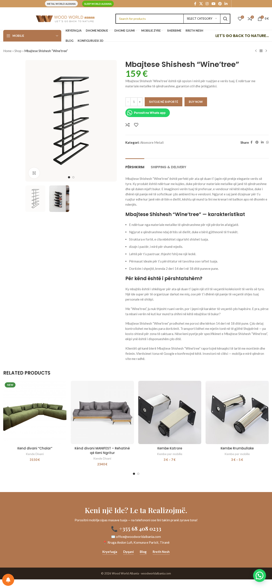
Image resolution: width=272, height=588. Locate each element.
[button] (259, 575)
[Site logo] (65, 18)
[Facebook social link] (195, 3)
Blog (143, 552)
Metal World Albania (61, 3)
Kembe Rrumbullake (237, 448)
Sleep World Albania (98, 3)
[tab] (134, 164)
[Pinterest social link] (220, 3)
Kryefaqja (109, 552)
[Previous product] (255, 51)
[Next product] (266, 51)
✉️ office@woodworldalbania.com (136, 537)
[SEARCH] (225, 19)
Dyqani (128, 552)
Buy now (196, 101)
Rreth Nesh (161, 552)
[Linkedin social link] (226, 3)
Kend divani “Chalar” (34, 448)
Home (7, 51)
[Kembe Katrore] (169, 412)
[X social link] (201, 3)
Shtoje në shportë (163, 101)
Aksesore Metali (152, 142)
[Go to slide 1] (69, 177)
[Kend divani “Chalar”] (34, 412)
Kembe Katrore (169, 448)
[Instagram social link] (207, 3)
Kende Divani (35, 454)
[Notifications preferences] (8, 580)
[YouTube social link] (213, 3)
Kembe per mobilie (169, 454)
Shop (18, 51)
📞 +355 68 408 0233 (136, 528)
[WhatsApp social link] (267, 142)
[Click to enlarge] (34, 173)
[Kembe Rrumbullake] (237, 412)
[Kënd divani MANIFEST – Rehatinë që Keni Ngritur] (102, 412)
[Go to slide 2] (73, 177)
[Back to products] (261, 51)
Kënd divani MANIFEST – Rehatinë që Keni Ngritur (102, 450)
